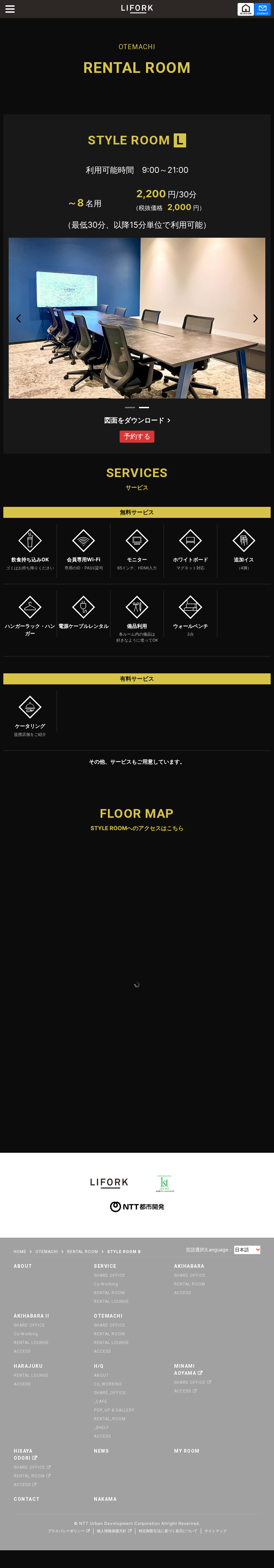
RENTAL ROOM (82, 1252)
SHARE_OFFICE (110, 1393)
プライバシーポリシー (66, 1531)
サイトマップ (215, 1531)
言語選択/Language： (209, 1249)
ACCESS (182, 1293)
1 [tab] (130, 407)
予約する (137, 436)
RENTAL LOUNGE (111, 1302)
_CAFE (100, 1401)
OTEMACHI (46, 1252)
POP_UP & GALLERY (114, 1410)
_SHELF (101, 1428)
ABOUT (101, 1375)
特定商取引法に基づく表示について (168, 1531)
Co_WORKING (108, 1384)
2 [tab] (144, 407)
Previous (18, 318)
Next (255, 318)
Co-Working (106, 1284)
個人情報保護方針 (111, 1531)
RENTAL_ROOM (110, 1419)
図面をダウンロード (134, 420)
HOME (20, 1252)
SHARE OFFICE (109, 1275)
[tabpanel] (137, 320)
